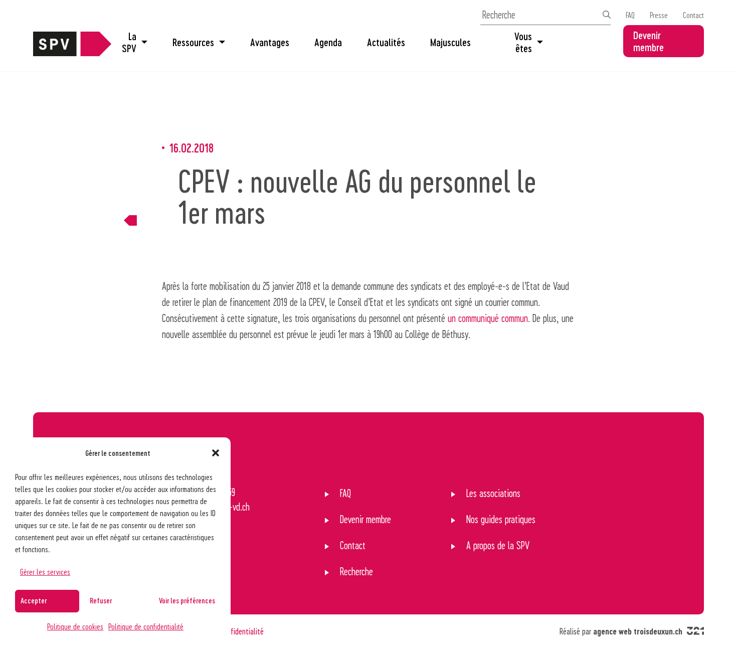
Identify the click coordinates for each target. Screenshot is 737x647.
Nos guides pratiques (500, 519)
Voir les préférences (187, 600)
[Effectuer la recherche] (607, 15)
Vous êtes (523, 42)
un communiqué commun (488, 318)
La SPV (129, 42)
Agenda (328, 42)
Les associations (493, 493)
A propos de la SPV (497, 545)
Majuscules (450, 42)
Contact (693, 15)
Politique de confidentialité (145, 626)
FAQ (630, 15)
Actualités (386, 42)
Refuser (101, 600)
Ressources (193, 42)
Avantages (269, 42)
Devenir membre (648, 41)
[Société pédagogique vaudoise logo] (72, 52)
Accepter (34, 600)
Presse (659, 15)
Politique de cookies (75, 626)
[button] (216, 453)
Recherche (356, 571)
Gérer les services (45, 571)
